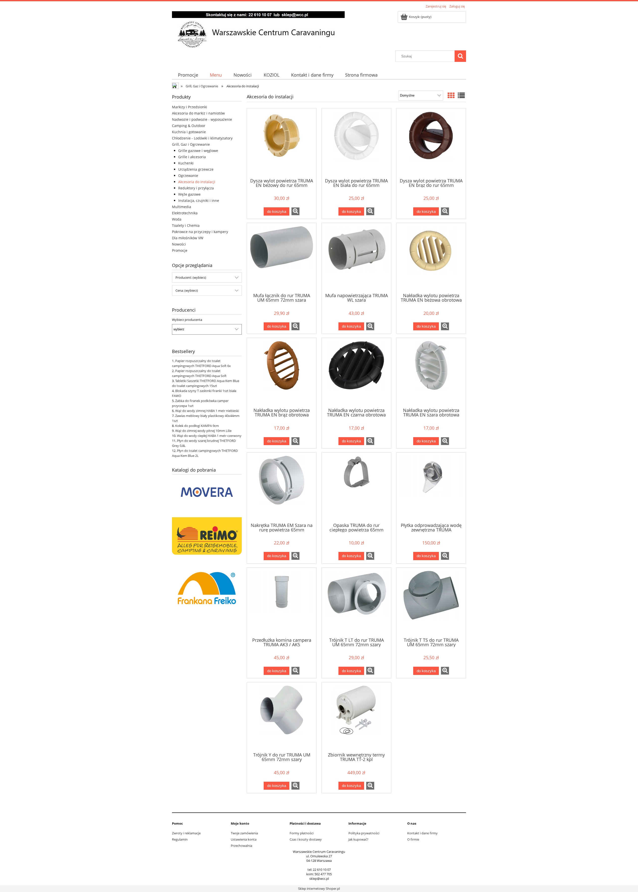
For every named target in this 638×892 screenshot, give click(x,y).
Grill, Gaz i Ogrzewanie (191, 144)
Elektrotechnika (185, 213)
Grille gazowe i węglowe (198, 150)
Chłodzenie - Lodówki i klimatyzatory (202, 138)
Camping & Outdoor (188, 125)
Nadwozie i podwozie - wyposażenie (202, 119)
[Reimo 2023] (207, 535)
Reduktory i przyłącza (196, 188)
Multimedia (181, 206)
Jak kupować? (358, 839)
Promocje (179, 250)
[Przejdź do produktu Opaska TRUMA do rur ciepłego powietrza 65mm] (356, 487)
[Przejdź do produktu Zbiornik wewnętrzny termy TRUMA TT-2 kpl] (356, 717)
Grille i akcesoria (192, 156)
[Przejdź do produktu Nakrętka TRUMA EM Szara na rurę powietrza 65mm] (281, 487)
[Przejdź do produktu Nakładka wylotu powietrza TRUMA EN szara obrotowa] (431, 372)
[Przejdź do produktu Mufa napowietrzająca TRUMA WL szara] (356, 257)
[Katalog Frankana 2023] (207, 587)
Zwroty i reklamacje (186, 833)
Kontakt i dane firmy (422, 833)
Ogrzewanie (188, 175)
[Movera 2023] (207, 491)
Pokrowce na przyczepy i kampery (200, 231)
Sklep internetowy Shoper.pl (319, 888)
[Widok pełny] (461, 95)
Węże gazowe (189, 194)
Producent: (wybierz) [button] (190, 277)
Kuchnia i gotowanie (189, 131)
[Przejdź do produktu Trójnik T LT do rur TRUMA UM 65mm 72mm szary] (356, 602)
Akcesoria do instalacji (196, 181)
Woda (176, 219)
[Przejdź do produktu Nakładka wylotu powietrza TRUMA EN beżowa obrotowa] (431, 257)
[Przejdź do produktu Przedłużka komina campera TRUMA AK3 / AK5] (281, 602)
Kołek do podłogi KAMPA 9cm (197, 425)
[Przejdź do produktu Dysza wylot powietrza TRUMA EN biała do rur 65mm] (356, 143)
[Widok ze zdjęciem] (451, 95)
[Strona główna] (258, 29)
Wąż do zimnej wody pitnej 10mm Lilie (203, 430)
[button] (295, 211)
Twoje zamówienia (244, 833)
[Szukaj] (460, 56)
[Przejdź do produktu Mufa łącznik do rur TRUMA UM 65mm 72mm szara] (281, 257)
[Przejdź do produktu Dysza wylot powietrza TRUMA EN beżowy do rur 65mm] (281, 143)
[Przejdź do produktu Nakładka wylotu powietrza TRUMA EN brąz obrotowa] (281, 372)
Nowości (179, 244)
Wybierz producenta (187, 319)
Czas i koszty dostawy (306, 839)
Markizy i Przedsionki (189, 107)
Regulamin (180, 839)
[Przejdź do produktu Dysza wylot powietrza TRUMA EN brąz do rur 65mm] (431, 143)
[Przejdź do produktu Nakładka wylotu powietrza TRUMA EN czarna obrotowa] (356, 372)
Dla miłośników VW (187, 238)
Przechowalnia (241, 845)
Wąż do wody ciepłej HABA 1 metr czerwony (209, 435)
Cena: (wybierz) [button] (186, 290)
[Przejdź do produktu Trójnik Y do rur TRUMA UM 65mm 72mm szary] (281, 717)
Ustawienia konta (243, 839)
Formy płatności (302, 833)
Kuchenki (186, 163)
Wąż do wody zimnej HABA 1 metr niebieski (207, 410)
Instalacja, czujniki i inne (198, 200)
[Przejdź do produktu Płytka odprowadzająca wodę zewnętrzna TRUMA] (431, 487)
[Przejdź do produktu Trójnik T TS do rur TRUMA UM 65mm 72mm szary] (431, 602)
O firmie (413, 839)
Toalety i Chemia (186, 225)
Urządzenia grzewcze (196, 169)
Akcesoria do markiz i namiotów (198, 113)
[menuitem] (188, 75)
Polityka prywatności (363, 833)
